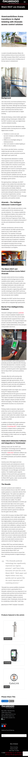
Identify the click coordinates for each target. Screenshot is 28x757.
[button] (4, 701)
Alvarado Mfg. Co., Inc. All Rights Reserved (15, 752)
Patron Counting (14, 747)
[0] (25, 1)
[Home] (11, 1)
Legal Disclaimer (18, 754)
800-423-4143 (4, 715)
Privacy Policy (9, 754)
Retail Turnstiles (14, 748)
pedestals (21, 312)
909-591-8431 (4, 717)
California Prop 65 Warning (7, 730)
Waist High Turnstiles (14, 750)
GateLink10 (10, 452)
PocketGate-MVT (12, 426)
